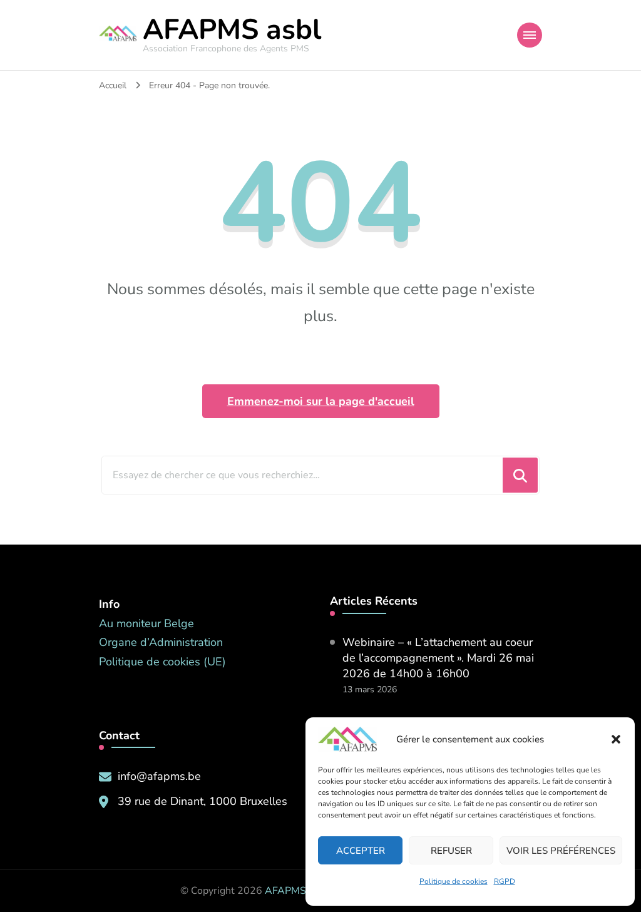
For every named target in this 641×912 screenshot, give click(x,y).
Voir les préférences (560, 850)
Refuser (451, 850)
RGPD (504, 881)
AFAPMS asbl (232, 30)
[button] (616, 739)
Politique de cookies (453, 881)
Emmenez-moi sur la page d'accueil (320, 401)
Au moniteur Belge (146, 623)
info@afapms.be (159, 776)
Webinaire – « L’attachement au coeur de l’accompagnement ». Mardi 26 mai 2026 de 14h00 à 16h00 (438, 658)
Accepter (360, 850)
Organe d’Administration (161, 642)
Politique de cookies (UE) (162, 661)
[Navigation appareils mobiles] (529, 35)
